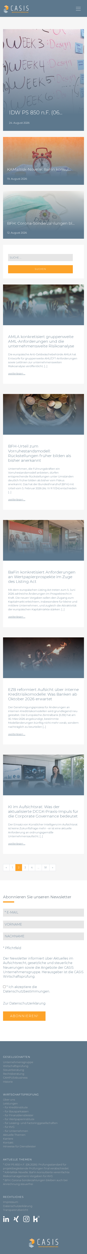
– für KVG (9, 1126)
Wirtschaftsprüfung (15, 1066)
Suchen (40, 269)
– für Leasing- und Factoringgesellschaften (30, 1123)
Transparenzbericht (15, 1209)
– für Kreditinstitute (15, 1107)
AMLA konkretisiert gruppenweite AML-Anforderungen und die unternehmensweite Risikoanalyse (41, 341)
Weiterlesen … (16, 373)
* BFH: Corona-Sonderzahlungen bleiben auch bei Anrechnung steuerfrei (35, 1182)
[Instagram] (26, 1219)
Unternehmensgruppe (18, 1062)
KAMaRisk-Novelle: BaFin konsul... (39, 169)
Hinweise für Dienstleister (19, 1146)
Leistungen (10, 1103)
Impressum (10, 1202)
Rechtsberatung (13, 1073)
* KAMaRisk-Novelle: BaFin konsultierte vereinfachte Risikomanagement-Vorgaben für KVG (36, 1174)
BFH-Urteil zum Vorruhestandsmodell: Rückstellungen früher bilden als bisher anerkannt (39, 453)
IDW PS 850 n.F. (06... (35, 112)
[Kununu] (36, 1219)
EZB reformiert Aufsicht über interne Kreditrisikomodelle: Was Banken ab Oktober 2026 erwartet (43, 694)
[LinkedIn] (6, 1219)
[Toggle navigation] (78, 9)
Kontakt (8, 1142)
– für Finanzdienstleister (18, 1115)
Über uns (9, 1099)
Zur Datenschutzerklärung (24, 1003)
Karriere (8, 1138)
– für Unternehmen (15, 1131)
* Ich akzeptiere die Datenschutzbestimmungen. (26, 989)
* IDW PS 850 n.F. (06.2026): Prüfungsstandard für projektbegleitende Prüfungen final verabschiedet (36, 1166)
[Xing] (16, 1219)
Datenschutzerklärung (17, 1206)
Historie (8, 1081)
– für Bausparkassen (16, 1111)
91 (45, 867)
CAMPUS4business (15, 1077)
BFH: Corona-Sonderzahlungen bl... (41, 223)
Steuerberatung (13, 1069)
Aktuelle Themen (14, 1134)
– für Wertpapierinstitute (18, 1119)
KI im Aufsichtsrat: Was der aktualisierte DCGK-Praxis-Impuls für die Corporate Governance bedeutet (43, 811)
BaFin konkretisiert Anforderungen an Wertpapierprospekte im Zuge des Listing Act (41, 577)
